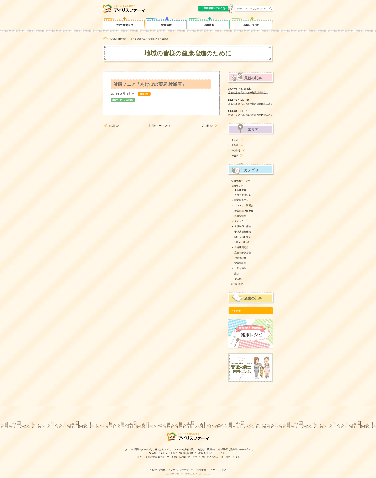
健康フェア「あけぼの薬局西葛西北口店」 (250, 114)
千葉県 (234, 145)
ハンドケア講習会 (243, 205)
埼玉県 (234, 155)
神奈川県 (236, 150)
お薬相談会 (240, 257)
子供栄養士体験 (242, 226)
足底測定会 (240, 189)
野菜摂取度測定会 (243, 210)
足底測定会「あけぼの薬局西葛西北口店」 (250, 103)
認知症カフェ (241, 200)
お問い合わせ (158, 469)
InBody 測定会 (241, 242)
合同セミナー (241, 221)
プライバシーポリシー (182, 469)
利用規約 (202, 469)
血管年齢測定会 (242, 252)
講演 (236, 273)
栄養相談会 (240, 263)
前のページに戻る (161, 125)
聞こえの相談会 (242, 236)
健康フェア (237, 186)
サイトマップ (219, 469)
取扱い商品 (237, 284)
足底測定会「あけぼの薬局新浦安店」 (248, 92)
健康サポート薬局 (240, 180)
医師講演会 (240, 215)
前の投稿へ (114, 125)
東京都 (234, 140)
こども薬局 (240, 268)
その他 (237, 278)
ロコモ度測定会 (242, 195)
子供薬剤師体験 (242, 231)
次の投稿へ (208, 125)
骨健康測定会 (241, 247)
